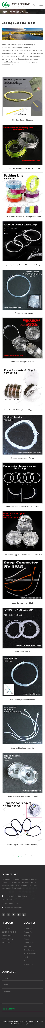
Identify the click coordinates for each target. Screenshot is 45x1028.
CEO (26, 957)
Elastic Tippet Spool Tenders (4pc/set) (22, 845)
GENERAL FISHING (9, 932)
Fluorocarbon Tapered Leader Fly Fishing (22, 506)
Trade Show (29, 943)
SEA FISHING (7, 936)
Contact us (28, 964)
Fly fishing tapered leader (22, 313)
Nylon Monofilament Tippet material (23, 796)
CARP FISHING (7, 939)
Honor (26, 961)
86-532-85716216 (11, 903)
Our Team (28, 946)
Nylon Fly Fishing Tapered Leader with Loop (22, 265)
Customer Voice (30, 953)
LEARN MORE (23, 96)
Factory (27, 936)
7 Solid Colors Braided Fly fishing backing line (22, 216)
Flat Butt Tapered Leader (22, 120)
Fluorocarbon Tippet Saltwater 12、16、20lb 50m (23, 555)
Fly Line (25, 12)
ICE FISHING (6, 943)
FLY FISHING (14, 12)
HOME (4, 12)
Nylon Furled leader (23, 651)
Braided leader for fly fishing (22, 458)
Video (26, 939)
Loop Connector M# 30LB (22, 603)
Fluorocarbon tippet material (22, 361)
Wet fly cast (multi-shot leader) (22, 700)
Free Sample (29, 950)
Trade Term (28, 932)
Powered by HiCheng (26, 1024)
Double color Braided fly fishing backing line (22, 168)
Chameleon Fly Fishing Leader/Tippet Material (23, 410)
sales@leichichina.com (13, 908)
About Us (28, 928)
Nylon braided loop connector (22, 748)
